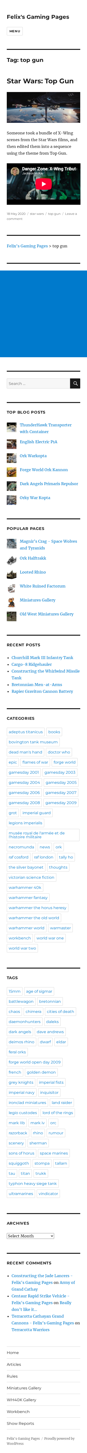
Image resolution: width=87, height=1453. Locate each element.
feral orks (17, 1052)
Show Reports (20, 1423)
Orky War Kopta (35, 497)
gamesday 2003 (59, 772)
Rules (12, 1376)
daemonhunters (25, 1021)
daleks (52, 1021)
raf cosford (19, 857)
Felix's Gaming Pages (38, 16)
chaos (14, 1011)
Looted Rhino (33, 572)
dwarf (45, 1042)
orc (53, 1123)
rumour (56, 1133)
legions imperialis (25, 823)
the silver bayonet (26, 867)
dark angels (20, 1032)
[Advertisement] (43, 314)
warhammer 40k (25, 887)
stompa (42, 1163)
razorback (18, 1133)
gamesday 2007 (60, 792)
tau (12, 1173)
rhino (38, 1133)
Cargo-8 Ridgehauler (32, 664)
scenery (16, 1143)
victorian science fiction (31, 877)
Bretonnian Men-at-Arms (37, 684)
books (54, 732)
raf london (43, 857)
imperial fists (51, 1082)
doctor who (59, 752)
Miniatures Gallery (37, 600)
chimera (33, 1011)
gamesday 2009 (61, 802)
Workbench (18, 1411)
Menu (14, 31)
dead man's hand (25, 752)
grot (13, 813)
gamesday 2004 (24, 782)
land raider (62, 1102)
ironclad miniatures (27, 1102)
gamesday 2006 (24, 792)
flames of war (35, 762)
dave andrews (50, 1032)
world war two (22, 948)
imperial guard (36, 813)
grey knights (21, 1082)
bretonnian (50, 1001)
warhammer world (26, 928)
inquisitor (49, 1092)
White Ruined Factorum (42, 586)
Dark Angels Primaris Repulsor (49, 483)
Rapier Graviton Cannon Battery (42, 691)
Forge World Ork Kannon (44, 469)
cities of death (60, 1011)
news (45, 847)
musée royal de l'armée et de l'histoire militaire (37, 835)
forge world (65, 762)
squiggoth (19, 1163)
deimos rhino (21, 1042)
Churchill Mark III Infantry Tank (42, 657)
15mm (15, 991)
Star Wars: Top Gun (40, 81)
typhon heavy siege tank (33, 1183)
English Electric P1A (38, 441)
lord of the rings (58, 1112)
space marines (54, 1153)
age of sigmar (39, 991)
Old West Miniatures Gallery (46, 614)
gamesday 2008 (24, 802)
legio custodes (23, 1112)
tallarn (61, 1163)
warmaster (60, 928)
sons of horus (21, 1153)
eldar (61, 1042)
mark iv (37, 1123)
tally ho (66, 857)
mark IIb (17, 1123)
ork (59, 847)
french (15, 1072)
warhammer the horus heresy (37, 907)
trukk (41, 1173)
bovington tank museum (33, 742)
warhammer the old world (34, 918)
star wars (37, 214)
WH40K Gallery (21, 1400)
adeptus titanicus (26, 732)
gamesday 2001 (24, 772)
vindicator (48, 1193)
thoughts (58, 867)
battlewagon (21, 1001)
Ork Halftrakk (33, 558)
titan (25, 1173)
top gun (54, 214)
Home (13, 1352)
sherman (38, 1143)
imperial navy (22, 1092)
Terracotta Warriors (31, 1329)
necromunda (21, 847)
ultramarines (21, 1193)
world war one (50, 938)
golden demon (41, 1072)
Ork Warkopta (33, 455)
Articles (14, 1364)
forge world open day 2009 (35, 1062)
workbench (20, 938)
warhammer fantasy (28, 897)
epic (13, 762)
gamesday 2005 (61, 782)
